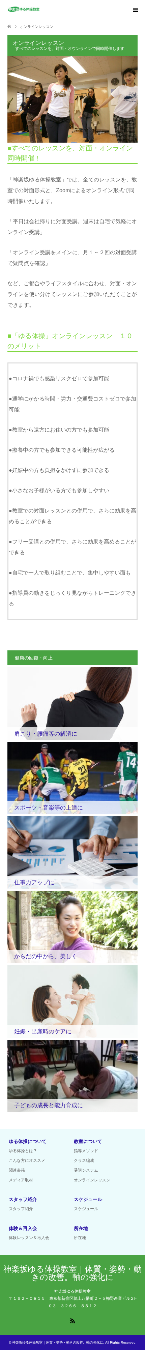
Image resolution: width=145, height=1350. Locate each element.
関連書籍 (17, 1170)
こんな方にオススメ (27, 1160)
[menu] (135, 10)
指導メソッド (86, 1150)
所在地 (80, 1237)
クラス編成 (84, 1160)
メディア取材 (21, 1180)
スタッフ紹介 (21, 1208)
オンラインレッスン (92, 1180)
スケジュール (86, 1208)
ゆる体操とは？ (23, 1150)
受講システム (86, 1170)
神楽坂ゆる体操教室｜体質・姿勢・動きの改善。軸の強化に (72, 1273)
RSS (72, 1320)
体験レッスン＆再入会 (29, 1237)
